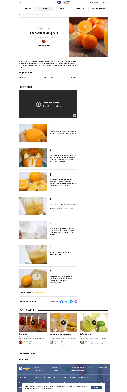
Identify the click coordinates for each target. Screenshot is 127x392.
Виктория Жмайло (28, 341)
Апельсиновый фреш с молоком (60, 334)
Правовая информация (77, 367)
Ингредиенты (71, 377)
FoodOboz (22, 377)
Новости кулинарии (99, 9)
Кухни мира (55, 377)
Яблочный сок (23, 334)
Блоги (21, 383)
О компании (37, 367)
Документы (55, 370)
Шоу (20, 387)
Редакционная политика (77, 370)
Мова (91, 2)
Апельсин (22, 77)
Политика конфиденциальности (98, 367)
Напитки (45, 9)
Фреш (35, 14)
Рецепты (27, 9)
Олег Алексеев (89, 341)
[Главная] (20, 14)
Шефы (62, 9)
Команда (54, 367)
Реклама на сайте (39, 370)
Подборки (63, 377)
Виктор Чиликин (58, 341)
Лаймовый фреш (85, 334)
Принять (96, 387)
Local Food (80, 9)
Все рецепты (23, 359)
